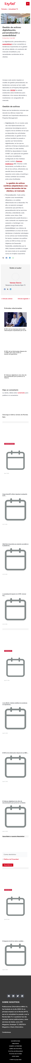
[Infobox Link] (15, 415)
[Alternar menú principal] (28, 3)
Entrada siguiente (24, 298)
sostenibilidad (7, 44)
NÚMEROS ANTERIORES (15, 1046)
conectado (21, 393)
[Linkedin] (10, 258)
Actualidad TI (13, 9)
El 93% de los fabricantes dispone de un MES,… (15, 752)
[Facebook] (6, 258)
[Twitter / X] (3, 258)
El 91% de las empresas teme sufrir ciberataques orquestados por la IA (15, 329)
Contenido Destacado (9, 443)
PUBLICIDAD (15, 1043)
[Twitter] (18, 996)
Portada (4, 9)
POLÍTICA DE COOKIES (15, 1053)
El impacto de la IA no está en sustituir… (13, 941)
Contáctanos (6, 1032)
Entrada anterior (7, 298)
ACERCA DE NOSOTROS (15, 1048)
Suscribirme (8, 865)
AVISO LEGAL (15, 1056)
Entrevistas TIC (8, 889)
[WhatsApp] (13, 258)
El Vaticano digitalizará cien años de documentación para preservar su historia (15, 376)
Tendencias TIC (8, 650)
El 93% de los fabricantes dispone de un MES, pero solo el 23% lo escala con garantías (15, 353)
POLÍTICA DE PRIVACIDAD (15, 1051)
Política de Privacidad (11, 859)
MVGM (12, 90)
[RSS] (22, 996)
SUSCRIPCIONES (15, 1041)
